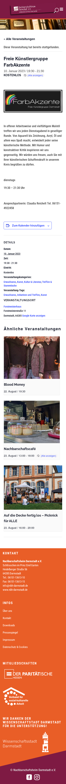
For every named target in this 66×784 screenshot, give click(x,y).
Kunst (44, 294)
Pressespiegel (10, 632)
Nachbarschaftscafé (20, 449)
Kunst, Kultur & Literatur (29, 281)
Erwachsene (10, 281)
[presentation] (32, 357)
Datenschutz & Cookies (15, 647)
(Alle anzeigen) (35, 75)
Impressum (9, 639)
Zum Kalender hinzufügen (28, 225)
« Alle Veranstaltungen (19, 39)
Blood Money (14, 384)
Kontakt (7, 618)
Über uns (7, 611)
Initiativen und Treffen (28, 294)
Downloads (9, 625)
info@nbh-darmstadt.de (15, 585)
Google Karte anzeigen (33, 315)
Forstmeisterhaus (12, 306)
